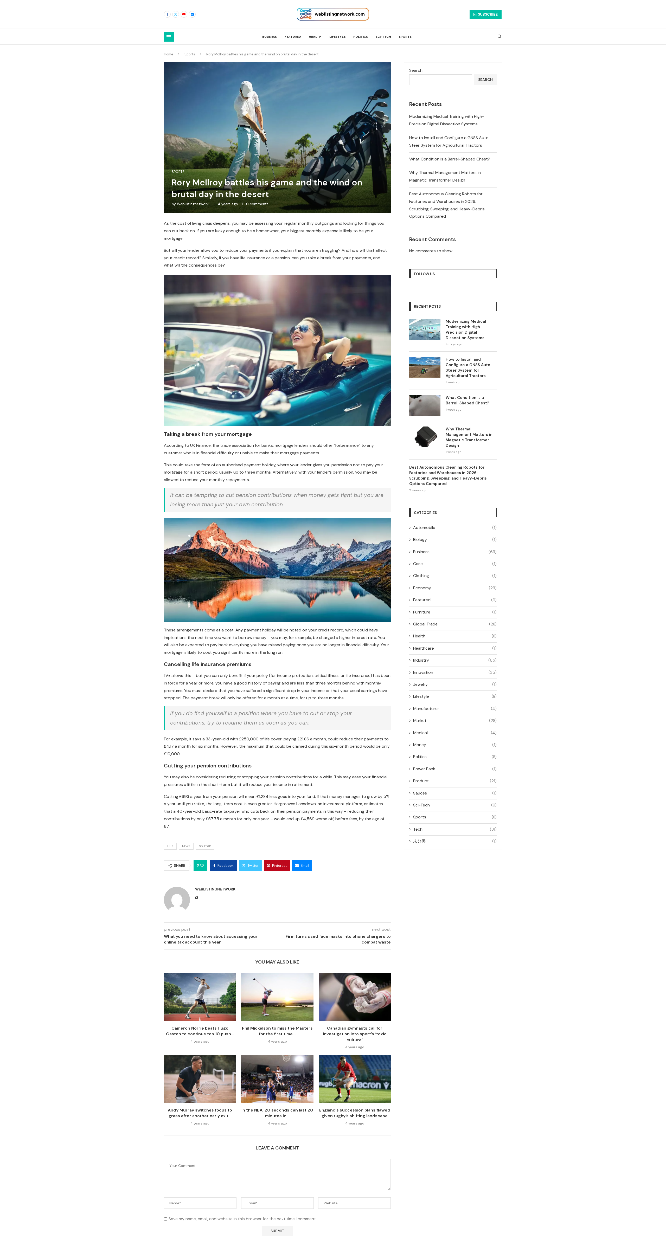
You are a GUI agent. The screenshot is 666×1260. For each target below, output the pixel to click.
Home (168, 54)
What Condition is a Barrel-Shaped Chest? (449, 159)
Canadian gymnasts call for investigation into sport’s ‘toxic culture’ (355, 1034)
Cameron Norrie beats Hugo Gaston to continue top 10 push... (200, 1031)
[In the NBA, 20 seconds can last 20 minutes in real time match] (277, 1079)
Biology (455, 539)
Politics (360, 37)
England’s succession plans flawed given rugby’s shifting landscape (354, 1113)
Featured (293, 37)
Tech (455, 829)
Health (315, 37)
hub (170, 846)
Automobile (455, 527)
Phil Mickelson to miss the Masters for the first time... (277, 1031)
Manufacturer (455, 708)
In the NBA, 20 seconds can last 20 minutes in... (277, 1113)
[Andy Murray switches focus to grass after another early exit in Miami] (200, 1079)
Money (455, 744)
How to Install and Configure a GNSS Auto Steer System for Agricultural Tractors (468, 367)
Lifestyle (337, 37)
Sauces (455, 793)
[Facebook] (167, 14)
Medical (455, 732)
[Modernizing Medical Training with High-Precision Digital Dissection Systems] (424, 329)
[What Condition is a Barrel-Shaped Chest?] (424, 405)
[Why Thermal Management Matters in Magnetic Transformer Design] (424, 437)
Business (269, 37)
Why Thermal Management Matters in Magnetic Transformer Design (469, 437)
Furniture (455, 612)
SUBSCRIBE (487, 14)
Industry (455, 660)
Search (415, 70)
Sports (405, 37)
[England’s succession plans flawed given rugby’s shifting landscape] (355, 1079)
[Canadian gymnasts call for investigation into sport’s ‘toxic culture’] (355, 997)
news (186, 846)
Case (455, 563)
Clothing (455, 575)
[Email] (192, 14)
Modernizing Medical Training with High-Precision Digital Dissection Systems (466, 329)
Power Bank (455, 769)
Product (455, 781)
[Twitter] (175, 14)
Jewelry (455, 684)
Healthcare (455, 648)
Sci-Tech (383, 37)
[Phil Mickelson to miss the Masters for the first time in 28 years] (277, 997)
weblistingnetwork (193, 204)
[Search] (499, 37)
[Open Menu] (169, 37)
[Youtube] (184, 14)
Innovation (455, 672)
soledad (205, 846)
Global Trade (455, 624)
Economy (455, 588)
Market (455, 720)
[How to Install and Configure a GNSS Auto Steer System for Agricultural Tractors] (424, 367)
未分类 (455, 841)
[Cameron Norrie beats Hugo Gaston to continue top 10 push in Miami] (200, 997)
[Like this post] (202, 865)
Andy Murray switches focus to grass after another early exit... (200, 1113)
